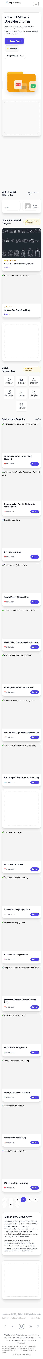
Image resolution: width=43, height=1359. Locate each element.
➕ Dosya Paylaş (14, 41)
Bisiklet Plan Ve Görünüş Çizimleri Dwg (21, 642)
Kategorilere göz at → (15, 56)
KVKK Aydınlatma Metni (32, 1314)
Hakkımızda (6, 1314)
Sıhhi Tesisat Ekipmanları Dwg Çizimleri (21, 732)
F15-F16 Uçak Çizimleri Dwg (16, 1183)
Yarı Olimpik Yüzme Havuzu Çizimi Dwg (21, 777)
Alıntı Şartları (36, 1318)
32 (11, 1204)
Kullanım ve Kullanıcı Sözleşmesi (14, 1318)
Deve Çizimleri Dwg (12, 552)
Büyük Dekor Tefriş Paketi (15, 1047)
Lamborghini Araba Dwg (15, 1138)
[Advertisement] (21, 117)
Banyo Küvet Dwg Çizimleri (16, 954)
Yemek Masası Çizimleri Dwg (16, 597)
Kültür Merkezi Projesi (14, 864)
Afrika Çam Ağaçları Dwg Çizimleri (19, 687)
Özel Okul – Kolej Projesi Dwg (17, 909)
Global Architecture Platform (21, 1354)
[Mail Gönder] (38, 1326)
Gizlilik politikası (17, 1314)
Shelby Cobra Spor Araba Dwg (17, 1092)
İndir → (34, 464)
